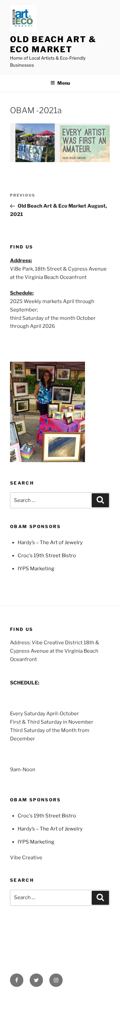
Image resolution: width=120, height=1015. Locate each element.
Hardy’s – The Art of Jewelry (50, 542)
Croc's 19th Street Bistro (47, 556)
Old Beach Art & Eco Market (53, 44)
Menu (63, 83)
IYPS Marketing (36, 569)
